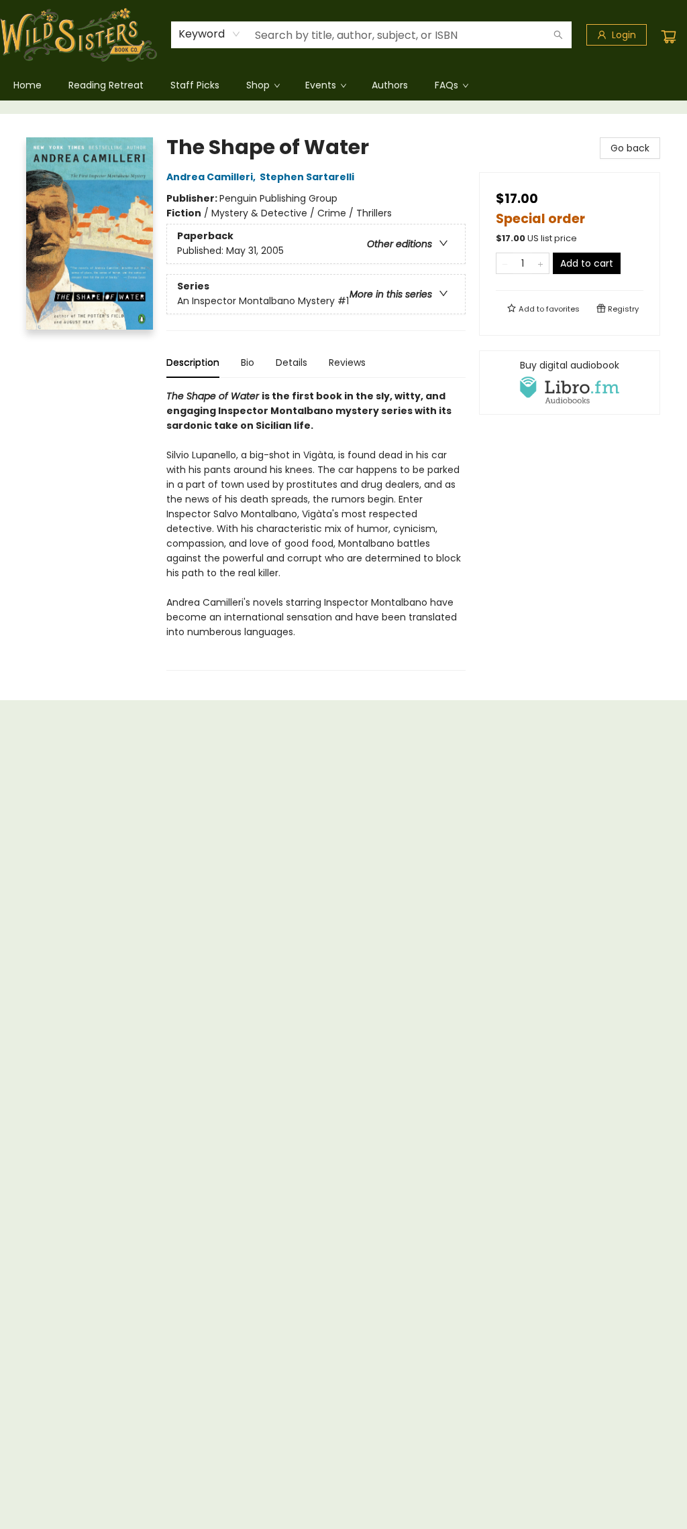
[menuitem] (27, 85)
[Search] (558, 34)
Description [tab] (192, 362)
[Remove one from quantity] (504, 263)
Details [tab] (291, 362)
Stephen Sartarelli (307, 177)
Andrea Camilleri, (212, 177)
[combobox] (209, 34)
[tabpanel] (316, 530)
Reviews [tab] (347, 362)
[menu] (343, 85)
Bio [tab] (247, 362)
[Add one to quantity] (540, 263)
